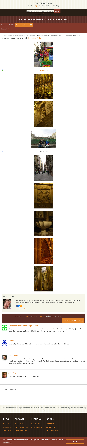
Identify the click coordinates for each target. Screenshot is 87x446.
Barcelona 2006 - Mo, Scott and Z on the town (43, 19)
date (50, 14)
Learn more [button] (7, 443)
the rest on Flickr (34, 38)
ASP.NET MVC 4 (51, 427)
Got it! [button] (75, 441)
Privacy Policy (7, 424)
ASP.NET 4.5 (50, 424)
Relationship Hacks (52, 430)
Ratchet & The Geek (21, 430)
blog (35, 6)
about (30, 6)
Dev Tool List (7, 430)
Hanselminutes (19, 424)
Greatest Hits (7, 427)
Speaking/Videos (36, 424)
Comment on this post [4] (24, 25)
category (44, 14)
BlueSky (25, 316)
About (18, 309)
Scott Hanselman (43, 3)
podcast (41, 6)
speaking (56, 6)
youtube (48, 6)
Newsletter (24, 309)
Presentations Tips (37, 427)
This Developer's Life (21, 427)
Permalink (41, 316)
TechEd (10, 29)
